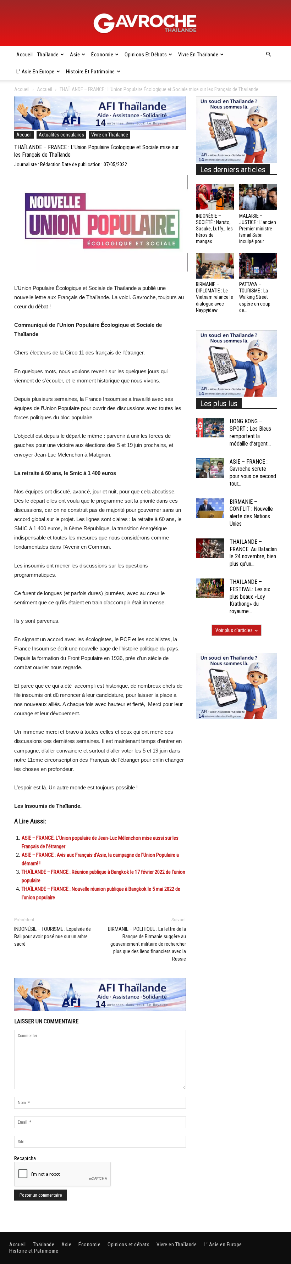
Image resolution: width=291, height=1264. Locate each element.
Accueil (24, 54)
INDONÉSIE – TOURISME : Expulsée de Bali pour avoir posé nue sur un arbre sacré (52, 936)
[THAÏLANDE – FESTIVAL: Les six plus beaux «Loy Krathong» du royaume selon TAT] (210, 588)
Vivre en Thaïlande (198, 54)
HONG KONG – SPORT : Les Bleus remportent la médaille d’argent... (250, 432)
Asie (75, 54)
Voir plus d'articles (234, 630)
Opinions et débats (146, 54)
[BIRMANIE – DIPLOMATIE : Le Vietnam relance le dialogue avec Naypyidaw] (215, 266)
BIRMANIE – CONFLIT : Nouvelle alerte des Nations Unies (251, 512)
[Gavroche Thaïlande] (145, 23)
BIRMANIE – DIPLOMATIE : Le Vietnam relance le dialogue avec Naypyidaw (214, 297)
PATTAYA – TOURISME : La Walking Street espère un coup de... (254, 297)
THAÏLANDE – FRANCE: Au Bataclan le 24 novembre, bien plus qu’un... (253, 552)
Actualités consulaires (61, 135)
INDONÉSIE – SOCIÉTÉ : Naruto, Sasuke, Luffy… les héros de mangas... (214, 229)
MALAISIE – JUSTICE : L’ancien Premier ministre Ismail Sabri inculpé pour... (257, 229)
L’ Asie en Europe (35, 71)
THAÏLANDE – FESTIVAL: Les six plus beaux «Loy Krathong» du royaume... (250, 596)
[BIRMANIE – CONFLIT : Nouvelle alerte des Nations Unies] (210, 508)
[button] (268, 54)
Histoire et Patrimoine (90, 71)
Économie (102, 54)
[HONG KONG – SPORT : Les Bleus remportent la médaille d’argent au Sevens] (210, 427)
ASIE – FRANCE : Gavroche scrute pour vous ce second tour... (253, 472)
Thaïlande (48, 54)
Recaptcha (25, 1158)
